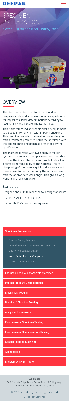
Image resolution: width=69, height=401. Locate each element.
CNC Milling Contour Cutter (23, 250)
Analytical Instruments (18, 312)
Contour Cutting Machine (22, 240)
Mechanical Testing (16, 292)
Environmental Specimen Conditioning (27, 332)
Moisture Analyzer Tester (20, 361)
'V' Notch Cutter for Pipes (22, 261)
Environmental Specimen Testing (24, 322)
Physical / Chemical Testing (21, 302)
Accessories (12, 351)
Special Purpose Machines (21, 341)
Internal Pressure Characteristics (24, 282)
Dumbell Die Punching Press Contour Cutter (32, 245)
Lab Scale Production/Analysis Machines (29, 273)
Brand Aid (40, 397)
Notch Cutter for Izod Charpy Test (26, 256)
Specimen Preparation (18, 231)
